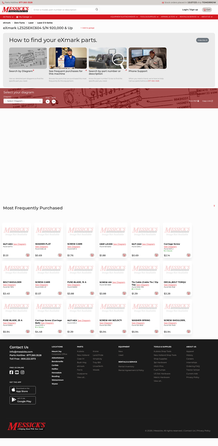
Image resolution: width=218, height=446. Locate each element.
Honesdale (57, 373)
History (189, 355)
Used (120, 355)
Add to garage (88, 28)
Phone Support (138, 71)
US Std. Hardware (162, 373)
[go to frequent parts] (86, 72)
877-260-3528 (25, 2)
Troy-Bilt (97, 362)
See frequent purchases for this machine (66, 72)
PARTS (80, 347)
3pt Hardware (160, 362)
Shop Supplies (160, 359)
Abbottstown (58, 358)
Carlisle (55, 365)
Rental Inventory (126, 366)
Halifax (55, 369)
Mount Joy (56, 351)
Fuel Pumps (159, 370)
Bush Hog (81, 362)
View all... (81, 377)
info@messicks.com (21, 351)
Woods (96, 370)
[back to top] (214, 207)
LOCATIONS (57, 347)
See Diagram (19, 244)
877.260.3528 (34, 355)
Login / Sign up (190, 9)
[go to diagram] (28, 58)
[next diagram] (54, 101)
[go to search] (126, 72)
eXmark (7, 23)
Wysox (55, 384)
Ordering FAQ (193, 366)
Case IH (80, 359)
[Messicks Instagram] (22, 372)
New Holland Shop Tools (165, 355)
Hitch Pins (158, 366)
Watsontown (58, 380)
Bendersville (57, 361)
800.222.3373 (28, 358)
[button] (207, 9)
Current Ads (192, 373)
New (120, 351)
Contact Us (189, 430)
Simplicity (97, 359)
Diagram (7, 97)
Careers (190, 359)
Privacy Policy (192, 377)
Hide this (202, 40)
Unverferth (98, 366)
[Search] (97, 9)
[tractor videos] (17, 372)
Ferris (79, 370)
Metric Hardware (162, 377)
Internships (191, 362)
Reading (56, 376)
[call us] (148, 58)
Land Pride (98, 355)
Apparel (190, 351)
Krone (96, 351)
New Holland (83, 355)
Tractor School (193, 370)
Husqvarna (82, 373)
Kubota (80, 351)
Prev (48, 98)
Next (54, 98)
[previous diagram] (48, 101)
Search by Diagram (21, 71)
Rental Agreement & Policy (131, 370)
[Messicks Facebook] (11, 372)
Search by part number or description (105, 72)
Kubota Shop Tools (162, 351)
